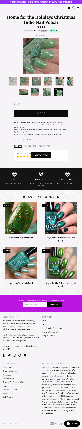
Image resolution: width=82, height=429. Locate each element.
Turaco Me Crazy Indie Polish (21, 237)
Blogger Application (10, 371)
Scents (44, 324)
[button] (41, 31)
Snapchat (6, 393)
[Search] (73, 7)
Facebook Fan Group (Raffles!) (13, 382)
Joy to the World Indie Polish (21, 283)
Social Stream (8, 397)
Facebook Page (8, 378)
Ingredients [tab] (30, 146)
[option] (41, 56)
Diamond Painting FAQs (50, 332)
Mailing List (7, 375)
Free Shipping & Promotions (52, 328)
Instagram (6, 386)
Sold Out (41, 113)
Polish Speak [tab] (45, 146)
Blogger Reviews (48, 335)
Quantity (18, 104)
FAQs (44, 320)
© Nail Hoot (6, 424)
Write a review (41, 155)
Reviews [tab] (18, 146)
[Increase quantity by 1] (43, 104)
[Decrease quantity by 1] (32, 104)
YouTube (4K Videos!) (10, 389)
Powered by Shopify (15, 424)
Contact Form (7, 367)
